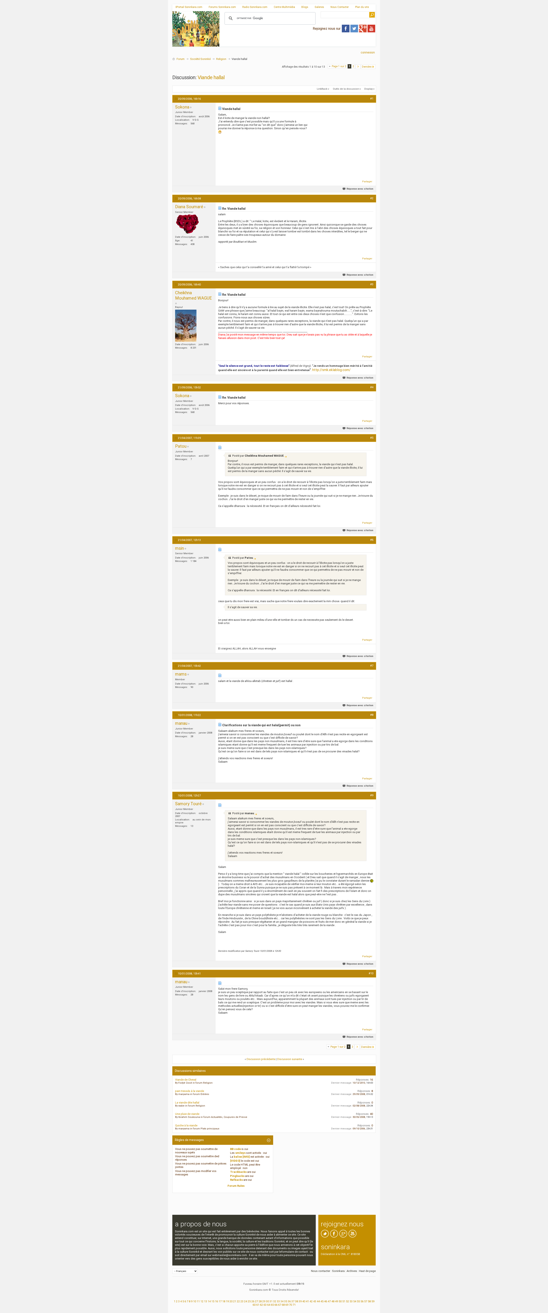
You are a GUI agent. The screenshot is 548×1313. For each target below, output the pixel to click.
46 (325, 1301)
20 (230, 1301)
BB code (235, 1149)
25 (249, 1301)
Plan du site (362, 7)
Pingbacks (237, 1176)
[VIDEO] (235, 1160)
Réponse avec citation (360, 188)
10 (194, 1301)
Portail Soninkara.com (189, 7)
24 (245, 1301)
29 (263, 1301)
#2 (371, 198)
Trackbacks (238, 1171)
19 (227, 1301)
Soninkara (338, 1271)
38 (296, 1301)
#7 (371, 665)
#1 (371, 98)
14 (209, 1301)
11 (198, 1301)
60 (254, 1304)
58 (369, 1301)
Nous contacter (320, 1271)
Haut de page (367, 1271)
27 (256, 1301)
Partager (367, 181)
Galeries (319, 7)
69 (286, 1304)
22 (238, 1301)
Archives (352, 1271)
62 (261, 1304)
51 (343, 1301)
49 (336, 1301)
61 (257, 1304)
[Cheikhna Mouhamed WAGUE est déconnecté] (186, 326)
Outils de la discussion (346, 89)
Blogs (304, 7)
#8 (371, 714)
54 (354, 1301)
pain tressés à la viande (189, 1091)
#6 (371, 539)
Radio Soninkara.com (254, 7)
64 (268, 1304)
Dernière (366, 66)
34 (281, 1301)
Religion (221, 59)
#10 (371, 973)
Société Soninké (200, 59)
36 (289, 1301)
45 (321, 1301)
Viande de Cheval (185, 1079)
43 (314, 1301)
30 (267, 1301)
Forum (181, 59)
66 (275, 1304)
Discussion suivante (289, 1059)
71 (294, 1304)
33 (278, 1301)
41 (307, 1301)
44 (318, 1301)
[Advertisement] (297, 43)
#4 (371, 387)
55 (358, 1301)
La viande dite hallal (187, 1102)
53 (351, 1301)
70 (290, 1304)
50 (340, 1301)
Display (368, 89)
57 (365, 1301)
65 (272, 1304)
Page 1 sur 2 (339, 66)
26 (252, 1301)
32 (274, 1301)
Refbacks (236, 1179)
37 (292, 1301)
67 (279, 1304)
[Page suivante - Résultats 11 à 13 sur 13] (358, 67)
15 (212, 1301)
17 (220, 1301)
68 (283, 1304)
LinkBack (322, 89)
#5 (371, 437)
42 (311, 1301)
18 (223, 1301)
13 (205, 1301)
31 (271, 1301)
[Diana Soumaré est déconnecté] (187, 224)
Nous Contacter (340, 7)
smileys (240, 1152)
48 (332, 1301)
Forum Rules (236, 1185)
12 (201, 1301)
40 (303, 1301)
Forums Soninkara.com (222, 7)
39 (300, 1301)
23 (241, 1301)
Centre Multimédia (284, 7)
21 (234, 1301)
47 (329, 1301)
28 (260, 1301)
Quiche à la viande (186, 1125)
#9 (371, 795)
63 (265, 1304)
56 (361, 1301)
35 (285, 1301)
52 (347, 1301)
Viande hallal (211, 77)
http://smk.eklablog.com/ (331, 370)
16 (216, 1301)
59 (372, 1301)
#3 (371, 284)
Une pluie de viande (187, 1113)
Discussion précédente (261, 1059)
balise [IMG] (242, 1156)
